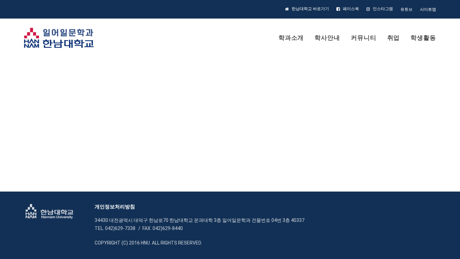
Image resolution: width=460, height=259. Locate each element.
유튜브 (406, 9)
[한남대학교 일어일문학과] (59, 38)
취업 (393, 37)
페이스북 (351, 8)
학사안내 (327, 37)
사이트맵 (428, 9)
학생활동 (423, 37)
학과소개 (291, 37)
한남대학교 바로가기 (310, 8)
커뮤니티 (363, 37)
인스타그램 (383, 8)
